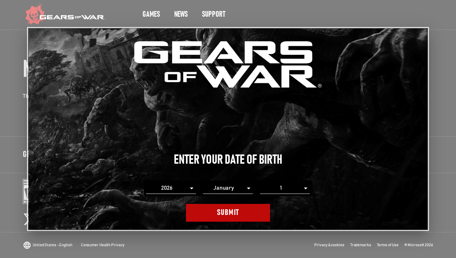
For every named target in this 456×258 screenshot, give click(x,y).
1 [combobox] (281, 188)
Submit (228, 213)
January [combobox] (223, 188)
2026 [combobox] (167, 188)
